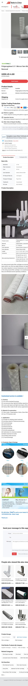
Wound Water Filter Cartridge (9, 672)
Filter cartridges (5, 640)
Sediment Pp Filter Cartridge (17, 668)
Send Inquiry (14, 81)
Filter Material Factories (8, 665)
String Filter (5, 668)
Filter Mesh (18, 654)
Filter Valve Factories (21, 665)
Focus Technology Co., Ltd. (18, 680)
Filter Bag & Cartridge (8, 654)
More (2, 675)
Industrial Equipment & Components (13, 10)
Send (14, 554)
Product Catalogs (22, 637)
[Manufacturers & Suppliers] (14, 2)
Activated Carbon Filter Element (10, 658)
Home (2, 10)
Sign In (3, 150)
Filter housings (18, 640)
